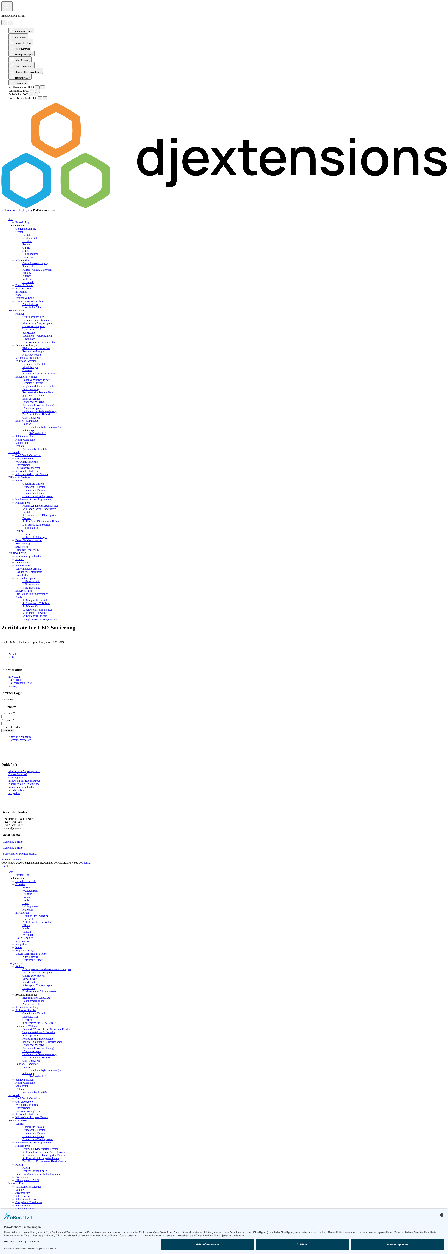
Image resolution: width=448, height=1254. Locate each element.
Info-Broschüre (16, 790)
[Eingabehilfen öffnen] (7, 6)
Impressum (14, 676)
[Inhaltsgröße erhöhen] (42, 87)
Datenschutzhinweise (20, 682)
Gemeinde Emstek (12, 841)
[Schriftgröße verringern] (32, 91)
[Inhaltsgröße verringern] (37, 87)
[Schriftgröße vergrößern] (37, 91)
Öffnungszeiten (16, 777)
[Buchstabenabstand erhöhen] (45, 98)
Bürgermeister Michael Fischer (19, 853)
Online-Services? (17, 774)
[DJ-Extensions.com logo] (224, 207)
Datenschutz (15, 679)
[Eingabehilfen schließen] (10, 23)
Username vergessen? (20, 739)
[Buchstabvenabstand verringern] (40, 98)
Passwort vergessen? (19, 736)
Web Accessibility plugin (15, 210)
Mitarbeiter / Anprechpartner (24, 771)
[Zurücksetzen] (4, 22)
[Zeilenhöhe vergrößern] (36, 94)
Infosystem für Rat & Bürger (24, 780)
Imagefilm (14, 793)
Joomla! (86, 862)
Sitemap (12, 686)
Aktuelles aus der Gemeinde (24, 783)
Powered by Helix (11, 859)
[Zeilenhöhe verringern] (31, 94)
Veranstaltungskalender (21, 786)
